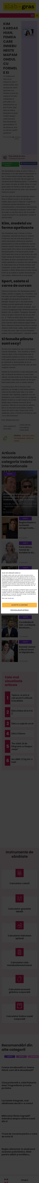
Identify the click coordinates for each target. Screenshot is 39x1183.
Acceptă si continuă (19, 605)
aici (13, 598)
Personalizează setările (19, 610)
